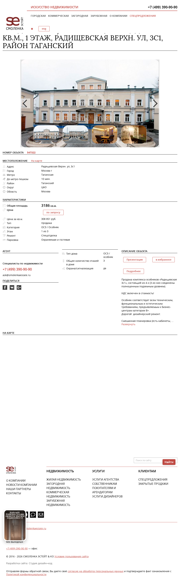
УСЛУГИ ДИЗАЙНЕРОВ (107, 496)
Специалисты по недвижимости (23, 263)
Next (155, 103)
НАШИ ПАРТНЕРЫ (18, 489)
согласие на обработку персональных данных (95, 571)
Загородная (79, 15)
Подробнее (134, 271)
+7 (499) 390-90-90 (162, 7)
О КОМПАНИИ (15, 480)
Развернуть (128, 324)
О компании (118, 15)
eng (44, 28)
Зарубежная (99, 15)
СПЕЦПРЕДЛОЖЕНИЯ (152, 479)
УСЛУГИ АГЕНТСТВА (105, 479)
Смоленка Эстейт (14, 23)
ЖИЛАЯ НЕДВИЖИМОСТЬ (63, 479)
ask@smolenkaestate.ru (17, 275)
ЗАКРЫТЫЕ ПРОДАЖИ (153, 484)
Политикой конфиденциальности (26, 574)
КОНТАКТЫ (13, 493)
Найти (169, 462)
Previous (25, 103)
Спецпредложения (143, 15)
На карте (36, 160)
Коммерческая (58, 15)
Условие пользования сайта (71, 556)
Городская (38, 15)
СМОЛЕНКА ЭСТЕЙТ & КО (11, 470)
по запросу (53, 212)
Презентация (135, 259)
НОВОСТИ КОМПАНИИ (21, 485)
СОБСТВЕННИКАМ (104, 484)
